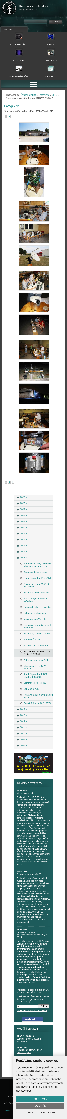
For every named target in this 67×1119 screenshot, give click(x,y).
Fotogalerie (43, 95)
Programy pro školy (19, 44)
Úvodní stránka (28, 95)
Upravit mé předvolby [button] (40, 1112)
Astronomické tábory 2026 (29, 874)
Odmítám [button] (40, 1105)
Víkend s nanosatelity (27, 793)
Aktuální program (27, 1028)
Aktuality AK (18, 60)
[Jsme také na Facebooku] (32, 1021)
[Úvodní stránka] (9, 8)
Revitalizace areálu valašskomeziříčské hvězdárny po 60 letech (32, 934)
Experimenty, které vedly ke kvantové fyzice (29, 1051)
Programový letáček (18, 76)
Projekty (50, 44)
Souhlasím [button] (41, 1099)
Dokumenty (50, 76)
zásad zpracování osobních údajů (30, 1000)
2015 (54, 95)
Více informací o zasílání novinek (32, 1010)
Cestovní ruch (50, 60)
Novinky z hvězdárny (29, 783)
